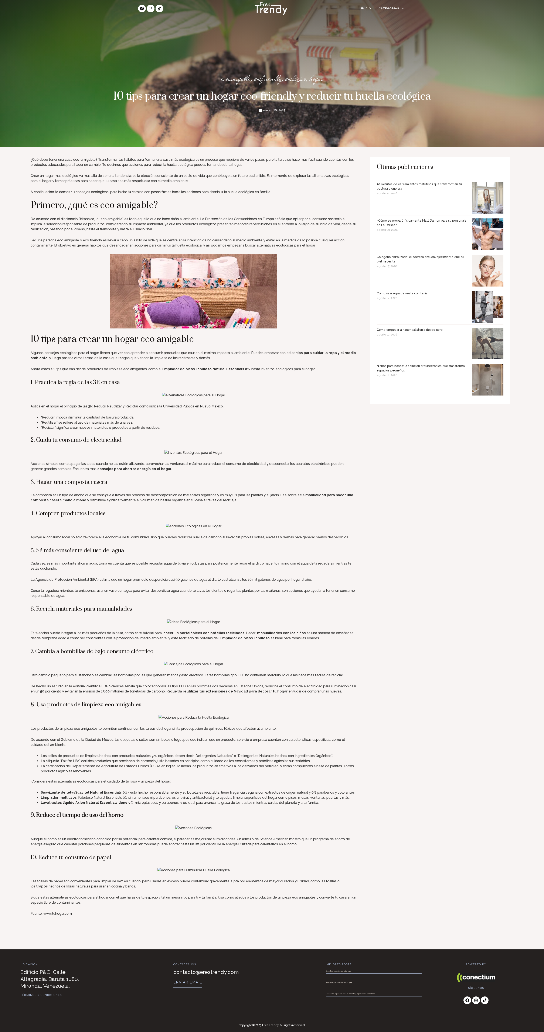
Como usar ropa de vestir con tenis (402, 293)
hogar (316, 78)
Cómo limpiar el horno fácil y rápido (339, 982)
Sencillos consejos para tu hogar (338, 971)
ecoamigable (236, 78)
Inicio (366, 8)
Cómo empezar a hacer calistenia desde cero (410, 329)
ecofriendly (268, 78)
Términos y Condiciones (41, 994)
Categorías (389, 8)
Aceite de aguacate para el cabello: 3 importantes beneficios (350, 994)
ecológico (295, 78)
